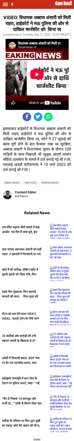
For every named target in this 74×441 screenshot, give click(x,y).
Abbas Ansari (12, 182)
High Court (30, 182)
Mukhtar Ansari (50, 182)
